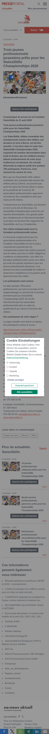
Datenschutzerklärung (17, 358)
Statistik (13, 371)
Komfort (13, 367)
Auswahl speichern (24, 385)
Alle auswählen (24, 392)
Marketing (14, 376)
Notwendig (14, 363)
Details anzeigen (16, 380)
